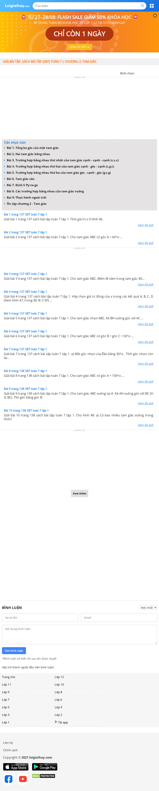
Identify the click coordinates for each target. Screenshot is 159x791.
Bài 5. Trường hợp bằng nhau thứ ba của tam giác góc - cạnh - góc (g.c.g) (58, 173)
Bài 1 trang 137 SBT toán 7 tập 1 (25, 214)
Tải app (63, 722)
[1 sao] (137, 72)
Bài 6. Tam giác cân (20, 179)
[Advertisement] (79, 109)
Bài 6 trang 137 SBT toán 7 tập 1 (25, 331)
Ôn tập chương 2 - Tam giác (26, 204)
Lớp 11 (6, 684)
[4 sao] (151, 72)
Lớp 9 (6, 692)
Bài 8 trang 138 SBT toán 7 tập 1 (25, 371)
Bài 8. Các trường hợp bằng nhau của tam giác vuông (45, 191)
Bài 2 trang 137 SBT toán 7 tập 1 (25, 232)
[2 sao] (142, 72)
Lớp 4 (58, 707)
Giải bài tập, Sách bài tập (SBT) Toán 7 (32, 61)
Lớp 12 (59, 677)
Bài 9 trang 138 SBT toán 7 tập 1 (25, 389)
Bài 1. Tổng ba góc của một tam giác (32, 148)
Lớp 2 (58, 715)
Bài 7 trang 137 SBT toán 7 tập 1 (25, 349)
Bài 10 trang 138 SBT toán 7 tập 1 (26, 410)
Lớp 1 (6, 722)
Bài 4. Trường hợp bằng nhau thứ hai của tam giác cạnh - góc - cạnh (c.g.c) (60, 166)
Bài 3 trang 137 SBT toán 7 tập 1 (25, 274)
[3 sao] (147, 72)
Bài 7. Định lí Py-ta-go (22, 185)
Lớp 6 (58, 700)
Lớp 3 (6, 715)
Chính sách (10, 750)
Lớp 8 (58, 692)
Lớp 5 (6, 707)
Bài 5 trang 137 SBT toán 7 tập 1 (25, 313)
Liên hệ (8, 743)
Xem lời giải (145, 225)
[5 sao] (156, 72)
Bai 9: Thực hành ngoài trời (26, 197)
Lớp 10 (59, 684)
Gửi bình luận (14, 650)
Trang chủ (8, 677)
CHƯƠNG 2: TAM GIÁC (81, 61)
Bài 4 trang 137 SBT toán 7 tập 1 (25, 291)
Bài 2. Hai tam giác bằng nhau (28, 154)
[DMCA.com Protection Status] (43, 779)
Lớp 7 (6, 700)
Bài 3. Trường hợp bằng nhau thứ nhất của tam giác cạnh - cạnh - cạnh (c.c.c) (62, 160)
